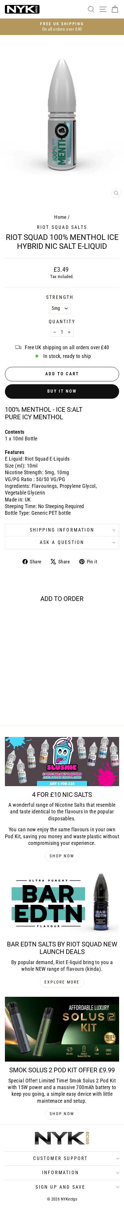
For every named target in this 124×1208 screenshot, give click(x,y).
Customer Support (60, 1158)
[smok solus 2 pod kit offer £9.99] (62, 1029)
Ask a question (62, 542)
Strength (60, 297)
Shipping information (62, 530)
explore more (62, 982)
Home (60, 217)
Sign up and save (60, 1187)
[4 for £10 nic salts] (62, 761)
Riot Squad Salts (62, 227)
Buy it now (62, 391)
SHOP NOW (62, 856)
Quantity (62, 321)
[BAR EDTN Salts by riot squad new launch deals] (62, 903)
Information (60, 1172)
